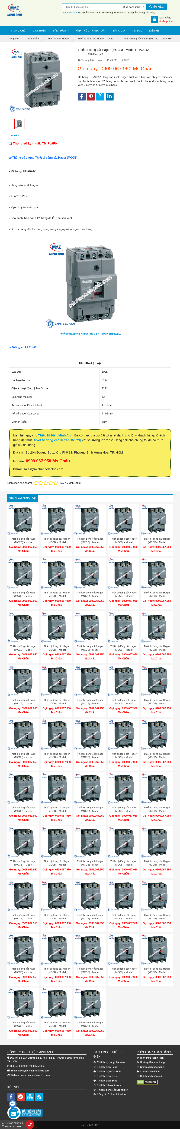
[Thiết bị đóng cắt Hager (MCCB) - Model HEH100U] (90, 788)
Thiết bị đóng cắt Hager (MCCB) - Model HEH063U (123, 811)
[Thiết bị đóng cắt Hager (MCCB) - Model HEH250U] (157, 734)
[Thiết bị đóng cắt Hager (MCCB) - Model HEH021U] (123, 734)
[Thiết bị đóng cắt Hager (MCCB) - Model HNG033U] (157, 627)
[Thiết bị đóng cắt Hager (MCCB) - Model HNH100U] (123, 949)
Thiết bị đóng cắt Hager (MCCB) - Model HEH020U (57, 865)
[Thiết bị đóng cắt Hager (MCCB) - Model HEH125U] (56, 788)
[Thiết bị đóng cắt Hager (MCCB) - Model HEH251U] (56, 681)
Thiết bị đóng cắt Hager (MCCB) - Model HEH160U (23, 811)
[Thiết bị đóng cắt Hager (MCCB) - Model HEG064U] (23, 573)
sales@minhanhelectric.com (33, 1070)
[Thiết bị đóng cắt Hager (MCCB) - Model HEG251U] (23, 519)
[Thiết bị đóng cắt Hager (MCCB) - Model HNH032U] (56, 1003)
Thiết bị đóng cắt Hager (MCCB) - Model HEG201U (57, 542)
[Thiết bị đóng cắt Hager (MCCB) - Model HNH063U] (157, 949)
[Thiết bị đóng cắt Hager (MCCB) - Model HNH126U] (157, 842)
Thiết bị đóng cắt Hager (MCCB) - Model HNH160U (57, 972)
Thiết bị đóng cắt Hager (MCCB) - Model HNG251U (90, 596)
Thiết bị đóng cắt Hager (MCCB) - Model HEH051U (57, 757)
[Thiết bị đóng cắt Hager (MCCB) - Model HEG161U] (90, 519)
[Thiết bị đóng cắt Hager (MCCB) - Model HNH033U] (123, 896)
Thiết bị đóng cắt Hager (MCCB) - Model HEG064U (23, 596)
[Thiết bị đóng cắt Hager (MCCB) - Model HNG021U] (23, 681)
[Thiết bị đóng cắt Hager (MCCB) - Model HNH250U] (23, 949)
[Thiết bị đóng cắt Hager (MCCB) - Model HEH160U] (23, 788)
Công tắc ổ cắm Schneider (111, 1094)
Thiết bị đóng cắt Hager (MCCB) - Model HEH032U (23, 865)
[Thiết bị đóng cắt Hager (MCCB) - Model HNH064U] (56, 896)
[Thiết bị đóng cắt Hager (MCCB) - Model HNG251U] (90, 573)
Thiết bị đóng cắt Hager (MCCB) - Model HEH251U (57, 703)
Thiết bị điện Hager (107, 1066)
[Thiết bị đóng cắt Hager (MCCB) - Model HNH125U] (90, 949)
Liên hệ (154, 30)
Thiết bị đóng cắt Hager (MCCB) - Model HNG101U (57, 650)
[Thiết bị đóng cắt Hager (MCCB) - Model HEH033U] (90, 734)
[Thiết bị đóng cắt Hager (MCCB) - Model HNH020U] (90, 1003)
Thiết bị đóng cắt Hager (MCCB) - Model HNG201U (123, 596)
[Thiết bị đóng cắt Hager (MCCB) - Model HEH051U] (56, 734)
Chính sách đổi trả (149, 1071)
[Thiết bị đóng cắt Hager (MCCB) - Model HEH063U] (123, 788)
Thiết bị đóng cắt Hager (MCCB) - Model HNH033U (123, 918)
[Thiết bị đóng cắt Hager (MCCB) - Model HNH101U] (23, 896)
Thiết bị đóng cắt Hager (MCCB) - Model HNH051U (90, 918)
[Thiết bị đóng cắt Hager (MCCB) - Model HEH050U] (157, 788)
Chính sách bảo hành (151, 1066)
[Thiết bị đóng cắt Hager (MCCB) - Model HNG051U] (123, 627)
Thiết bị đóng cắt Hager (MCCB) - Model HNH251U (90, 865)
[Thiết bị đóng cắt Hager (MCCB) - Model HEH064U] (23, 734)
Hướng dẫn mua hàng (152, 1062)
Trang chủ (18, 30)
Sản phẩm (59, 30)
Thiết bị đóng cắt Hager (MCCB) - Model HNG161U (157, 596)
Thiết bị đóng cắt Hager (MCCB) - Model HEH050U (157, 811)
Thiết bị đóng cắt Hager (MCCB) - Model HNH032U (57, 1026)
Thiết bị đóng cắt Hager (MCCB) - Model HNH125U (90, 972)
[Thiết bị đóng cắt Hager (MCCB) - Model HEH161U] (90, 681)
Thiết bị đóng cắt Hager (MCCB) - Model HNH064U (57, 918)
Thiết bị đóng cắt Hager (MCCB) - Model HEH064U (23, 757)
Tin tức (137, 30)
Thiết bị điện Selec (107, 1076)
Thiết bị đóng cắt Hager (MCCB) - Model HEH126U (123, 703)
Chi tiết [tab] (14, 135)
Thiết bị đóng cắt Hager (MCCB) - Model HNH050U (23, 1026)
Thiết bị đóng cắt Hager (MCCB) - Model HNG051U (123, 650)
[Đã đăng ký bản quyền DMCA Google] (147, 1082)
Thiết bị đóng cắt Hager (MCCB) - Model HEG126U (123, 542)
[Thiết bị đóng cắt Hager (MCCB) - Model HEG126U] (123, 519)
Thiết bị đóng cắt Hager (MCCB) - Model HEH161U (90, 703)
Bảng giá (119, 30)
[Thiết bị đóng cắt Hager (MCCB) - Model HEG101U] (157, 519)
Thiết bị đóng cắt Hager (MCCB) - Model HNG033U (157, 650)
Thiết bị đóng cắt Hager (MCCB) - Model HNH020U (90, 1026)
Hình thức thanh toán (91, 30)
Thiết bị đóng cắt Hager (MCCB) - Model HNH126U (157, 865)
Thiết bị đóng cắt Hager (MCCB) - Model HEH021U (123, 757)
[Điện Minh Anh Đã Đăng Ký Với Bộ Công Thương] (46, 1111)
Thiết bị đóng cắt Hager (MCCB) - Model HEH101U (157, 703)
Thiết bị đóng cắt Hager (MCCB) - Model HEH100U (90, 811)
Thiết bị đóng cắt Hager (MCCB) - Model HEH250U (157, 757)
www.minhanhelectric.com (35, 1075)
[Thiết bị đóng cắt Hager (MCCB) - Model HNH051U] (90, 896)
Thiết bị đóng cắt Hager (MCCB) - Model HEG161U (90, 542)
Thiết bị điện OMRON (108, 1071)
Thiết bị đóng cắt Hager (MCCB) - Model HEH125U (57, 811)
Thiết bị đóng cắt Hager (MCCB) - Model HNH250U (23, 972)
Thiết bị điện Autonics (108, 1085)
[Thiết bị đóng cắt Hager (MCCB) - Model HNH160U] (56, 949)
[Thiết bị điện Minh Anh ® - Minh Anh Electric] (34, 10)
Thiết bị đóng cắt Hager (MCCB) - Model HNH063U (157, 972)
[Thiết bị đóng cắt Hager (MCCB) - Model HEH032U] (23, 842)
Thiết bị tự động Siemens (110, 1062)
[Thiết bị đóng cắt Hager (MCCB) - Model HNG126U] (23, 627)
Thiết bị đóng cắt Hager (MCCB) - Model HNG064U (90, 650)
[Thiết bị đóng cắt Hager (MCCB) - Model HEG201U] (56, 519)
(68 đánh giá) (95, 54)
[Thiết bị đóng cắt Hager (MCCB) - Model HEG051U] (56, 573)
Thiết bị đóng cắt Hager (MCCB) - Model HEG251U (23, 542)
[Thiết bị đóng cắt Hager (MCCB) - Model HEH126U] (123, 681)
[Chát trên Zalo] (13, 1104)
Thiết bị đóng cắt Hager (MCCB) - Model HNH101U (23, 918)
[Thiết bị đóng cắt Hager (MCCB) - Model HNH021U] (157, 896)
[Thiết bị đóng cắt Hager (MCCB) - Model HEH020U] (56, 842)
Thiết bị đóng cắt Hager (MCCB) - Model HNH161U (123, 865)
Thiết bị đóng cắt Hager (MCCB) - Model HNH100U (123, 972)
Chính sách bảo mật (151, 1076)
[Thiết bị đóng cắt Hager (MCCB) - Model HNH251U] (90, 842)
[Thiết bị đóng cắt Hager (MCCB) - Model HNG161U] (157, 573)
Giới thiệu (39, 30)
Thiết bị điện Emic (106, 1080)
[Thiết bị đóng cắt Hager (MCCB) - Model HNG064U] (90, 627)
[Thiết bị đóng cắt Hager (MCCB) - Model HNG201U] (123, 573)
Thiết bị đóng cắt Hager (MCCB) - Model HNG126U (23, 650)
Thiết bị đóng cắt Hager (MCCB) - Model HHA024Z (90, 333)
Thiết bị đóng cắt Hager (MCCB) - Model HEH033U (90, 757)
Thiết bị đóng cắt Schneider (112, 1089)
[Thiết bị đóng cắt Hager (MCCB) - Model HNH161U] (123, 842)
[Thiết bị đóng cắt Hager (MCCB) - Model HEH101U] (157, 681)
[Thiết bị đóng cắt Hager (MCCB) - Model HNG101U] (56, 627)
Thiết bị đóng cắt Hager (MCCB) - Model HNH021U (157, 918)
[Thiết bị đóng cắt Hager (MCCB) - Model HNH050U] (23, 1003)
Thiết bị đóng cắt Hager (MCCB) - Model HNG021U (23, 703)
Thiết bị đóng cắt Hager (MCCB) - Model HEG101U (157, 542)
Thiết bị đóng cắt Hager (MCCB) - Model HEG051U (57, 596)
